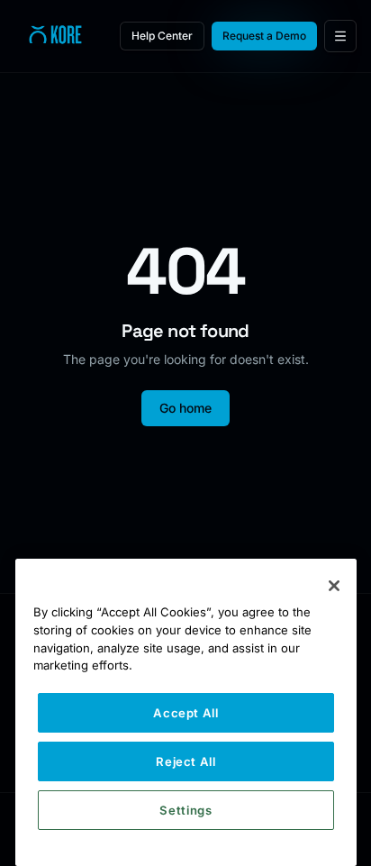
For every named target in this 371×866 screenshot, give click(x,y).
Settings (185, 810)
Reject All (186, 761)
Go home (185, 407)
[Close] (334, 586)
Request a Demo (264, 35)
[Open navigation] (340, 36)
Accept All (186, 713)
